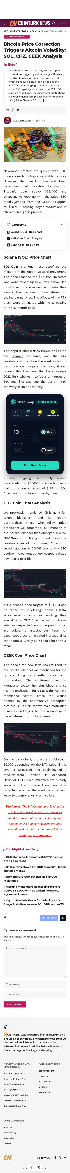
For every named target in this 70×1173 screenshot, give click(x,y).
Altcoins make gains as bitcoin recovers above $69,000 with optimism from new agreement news (32, 890)
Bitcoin (9, 191)
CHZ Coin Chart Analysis (26, 238)
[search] (53, 23)
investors (42, 780)
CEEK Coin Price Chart (25, 244)
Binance (17, 356)
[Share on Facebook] (12, 110)
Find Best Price (35, 465)
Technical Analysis (16, 37)
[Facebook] (55, 1158)
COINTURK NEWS (22, 120)
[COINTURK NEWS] (30, 23)
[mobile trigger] (7, 23)
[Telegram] (65, 1158)
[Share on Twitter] (18, 110)
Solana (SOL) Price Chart (26, 232)
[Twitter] (60, 1158)
